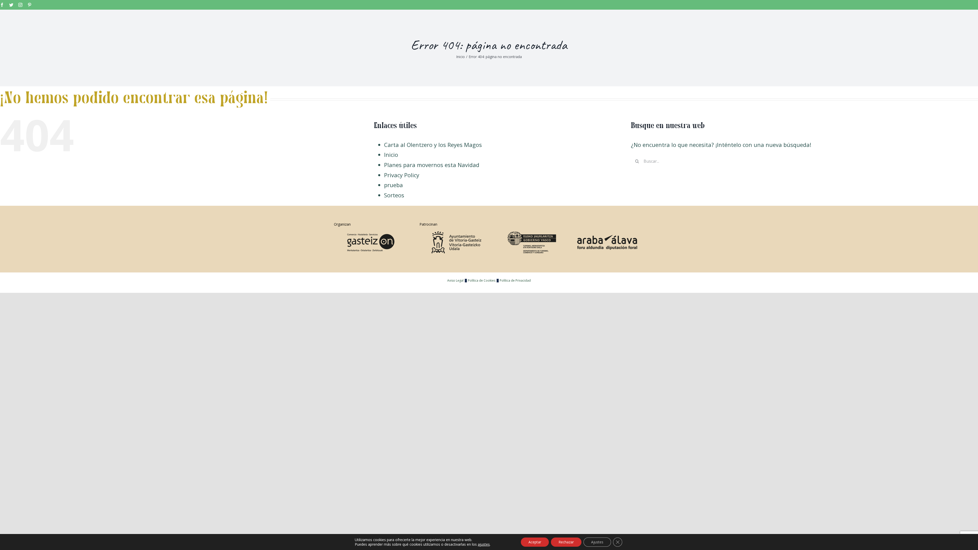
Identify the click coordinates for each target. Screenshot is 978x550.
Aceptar (534, 542)
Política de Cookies (481, 280)
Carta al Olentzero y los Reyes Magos (433, 144)
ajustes (484, 544)
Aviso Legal (455, 280)
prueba (393, 185)
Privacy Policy (401, 175)
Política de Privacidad (515, 280)
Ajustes (597, 542)
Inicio (391, 154)
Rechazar (566, 542)
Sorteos (394, 195)
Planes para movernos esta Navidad (431, 165)
